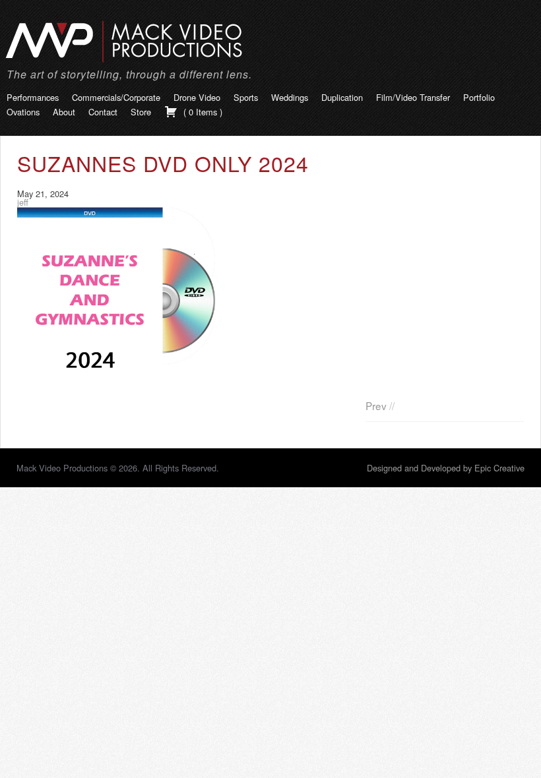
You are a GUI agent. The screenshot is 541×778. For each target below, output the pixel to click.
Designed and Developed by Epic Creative (446, 468)
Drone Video (197, 97)
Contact (102, 111)
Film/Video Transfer (413, 97)
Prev (376, 405)
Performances (33, 97)
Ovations (23, 111)
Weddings (289, 97)
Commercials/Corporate (116, 97)
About (64, 111)
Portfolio (479, 97)
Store (141, 111)
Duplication (342, 97)
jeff (22, 202)
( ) (201, 111)
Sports (246, 97)
